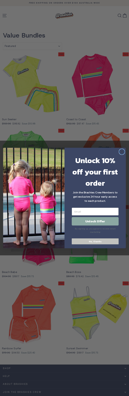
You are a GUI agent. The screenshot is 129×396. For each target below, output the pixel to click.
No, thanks (95, 241)
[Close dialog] (122, 152)
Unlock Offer (95, 221)
